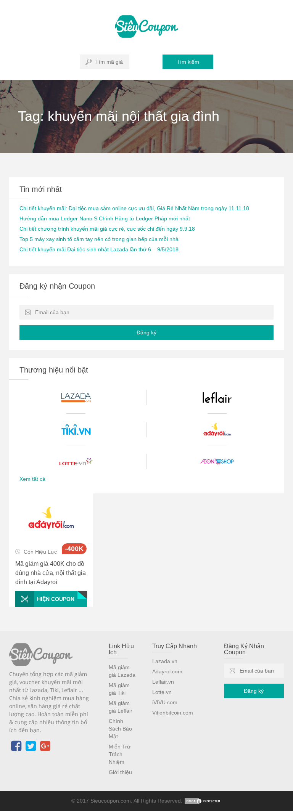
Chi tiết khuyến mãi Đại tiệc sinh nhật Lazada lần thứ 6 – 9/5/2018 (99, 249)
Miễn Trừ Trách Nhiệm (119, 754)
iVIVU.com (164, 702)
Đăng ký (146, 332)
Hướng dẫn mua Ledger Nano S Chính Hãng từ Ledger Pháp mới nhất (104, 218)
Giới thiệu (120, 772)
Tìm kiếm (188, 62)
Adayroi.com (167, 671)
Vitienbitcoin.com (172, 713)
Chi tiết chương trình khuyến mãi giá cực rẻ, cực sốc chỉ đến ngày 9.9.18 (107, 229)
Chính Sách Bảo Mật (120, 728)
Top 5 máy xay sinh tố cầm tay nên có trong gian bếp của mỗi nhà (99, 239)
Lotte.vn (162, 692)
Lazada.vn (164, 661)
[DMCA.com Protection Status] (203, 801)
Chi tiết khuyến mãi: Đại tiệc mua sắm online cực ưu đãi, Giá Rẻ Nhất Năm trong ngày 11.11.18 (134, 208)
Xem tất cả (32, 479)
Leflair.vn (163, 682)
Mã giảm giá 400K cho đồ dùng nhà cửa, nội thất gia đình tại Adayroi (50, 572)
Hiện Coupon (55, 599)
